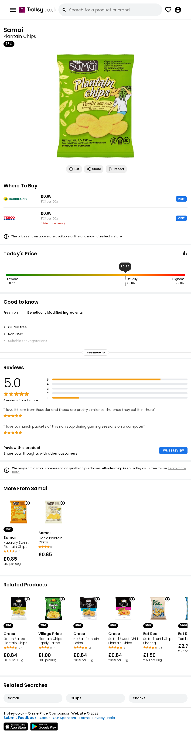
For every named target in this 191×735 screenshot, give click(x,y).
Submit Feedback (20, 717)
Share (96, 169)
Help (111, 717)
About (44, 717)
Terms (84, 717)
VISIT (181, 199)
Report (119, 169)
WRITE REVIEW (173, 450)
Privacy (98, 717)
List (77, 169)
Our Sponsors (64, 717)
